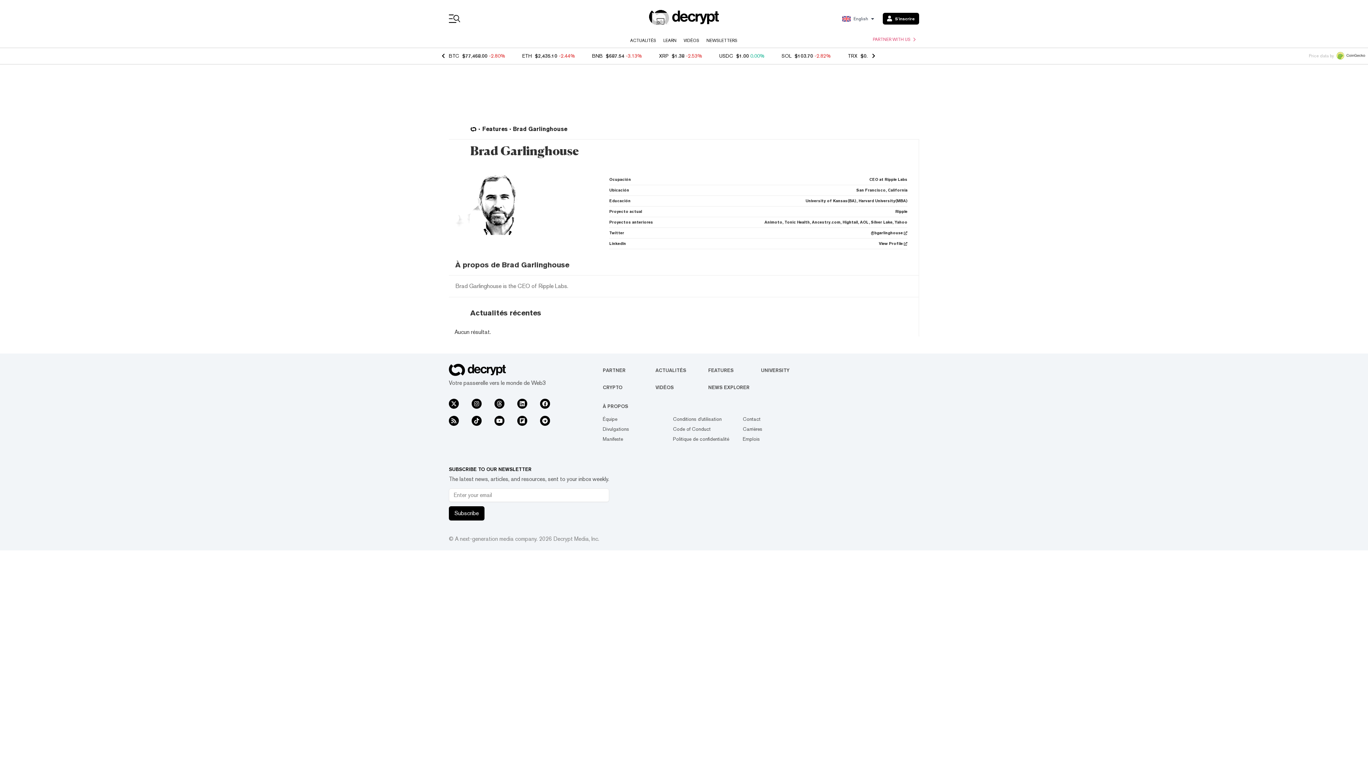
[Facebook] (545, 404)
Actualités (643, 40)
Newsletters (721, 40)
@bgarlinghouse (887, 233)
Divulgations (616, 429)
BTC (454, 56)
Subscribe (467, 513)
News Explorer (729, 387)
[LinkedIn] (522, 404)
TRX (852, 56)
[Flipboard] (522, 421)
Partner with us (892, 39)
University (775, 370)
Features (721, 370)
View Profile (891, 243)
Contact (752, 419)
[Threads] (499, 404)
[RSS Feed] (454, 421)
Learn (670, 40)
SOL (787, 56)
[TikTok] (477, 421)
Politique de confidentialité (701, 439)
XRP (664, 56)
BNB (597, 56)
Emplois (751, 439)
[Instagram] (477, 404)
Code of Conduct (692, 429)
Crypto (612, 387)
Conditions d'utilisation (697, 419)
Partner (614, 370)
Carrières (752, 429)
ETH (527, 56)
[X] (454, 404)
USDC (726, 56)
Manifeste (613, 439)
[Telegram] (545, 421)
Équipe (610, 419)
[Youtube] (499, 421)
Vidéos (691, 40)
